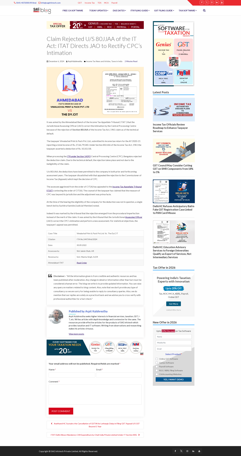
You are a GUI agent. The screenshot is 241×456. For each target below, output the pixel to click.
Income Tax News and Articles (98, 61)
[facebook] (201, 2)
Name (52, 369)
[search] (204, 10)
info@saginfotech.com (51, 3)
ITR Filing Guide (139, 10)
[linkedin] (217, 2)
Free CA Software (73, 10)
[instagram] (212, 2)
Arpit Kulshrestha (75, 61)
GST (80, 3)
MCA (106, 3)
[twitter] (207, 2)
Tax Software (187, 10)
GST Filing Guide (163, 10)
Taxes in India (116, 61)
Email (99, 369)
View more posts (76, 334)
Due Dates (118, 10)
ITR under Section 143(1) (79, 156)
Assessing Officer (133, 217)
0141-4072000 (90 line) (26, 3)
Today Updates (98, 10)
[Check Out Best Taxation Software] (95, 347)
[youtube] (222, 2)
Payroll (114, 3)
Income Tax (90, 3)
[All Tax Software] (173, 53)
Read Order (82, 263)
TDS (99, 3)
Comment (54, 381)
